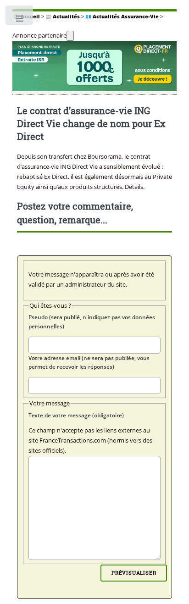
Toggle (20, 20)
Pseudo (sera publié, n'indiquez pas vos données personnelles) (91, 321)
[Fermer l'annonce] (70, 36)
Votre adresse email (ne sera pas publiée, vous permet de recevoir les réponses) (89, 362)
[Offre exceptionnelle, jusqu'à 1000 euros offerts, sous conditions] (94, 68)
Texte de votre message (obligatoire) (76, 415)
